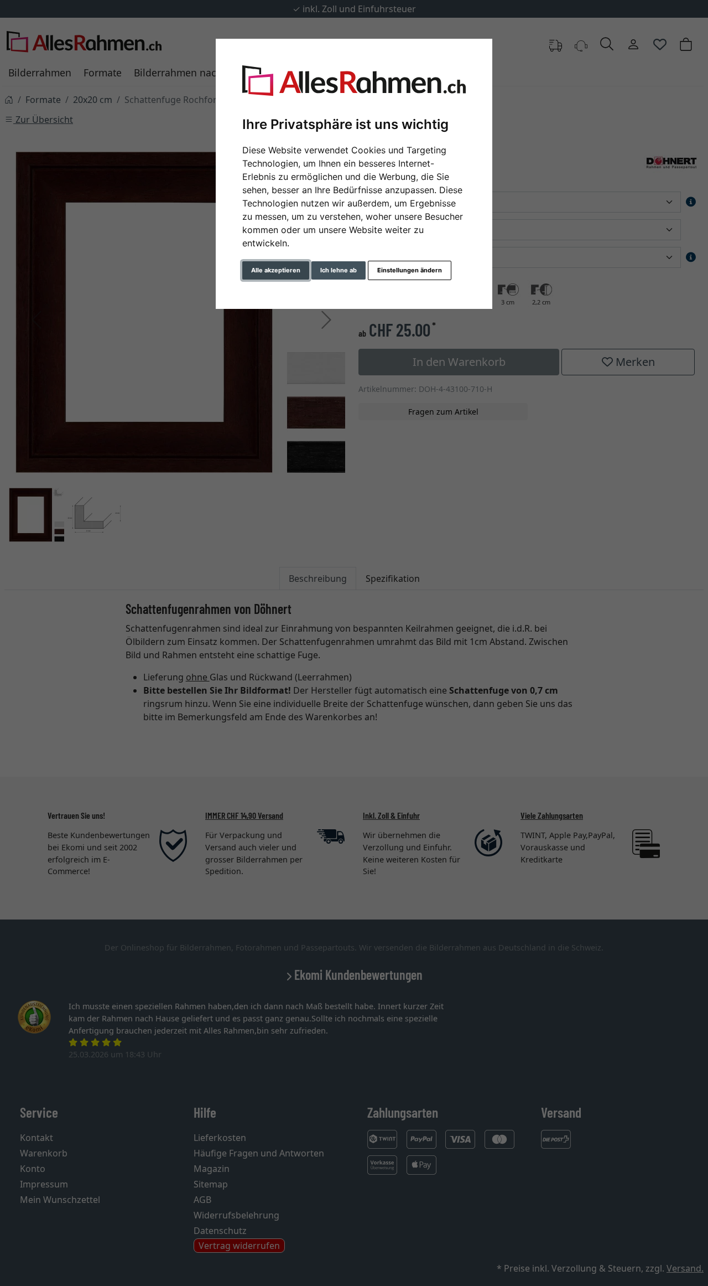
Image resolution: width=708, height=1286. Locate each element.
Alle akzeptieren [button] (275, 270)
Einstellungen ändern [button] (409, 270)
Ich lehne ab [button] (338, 270)
